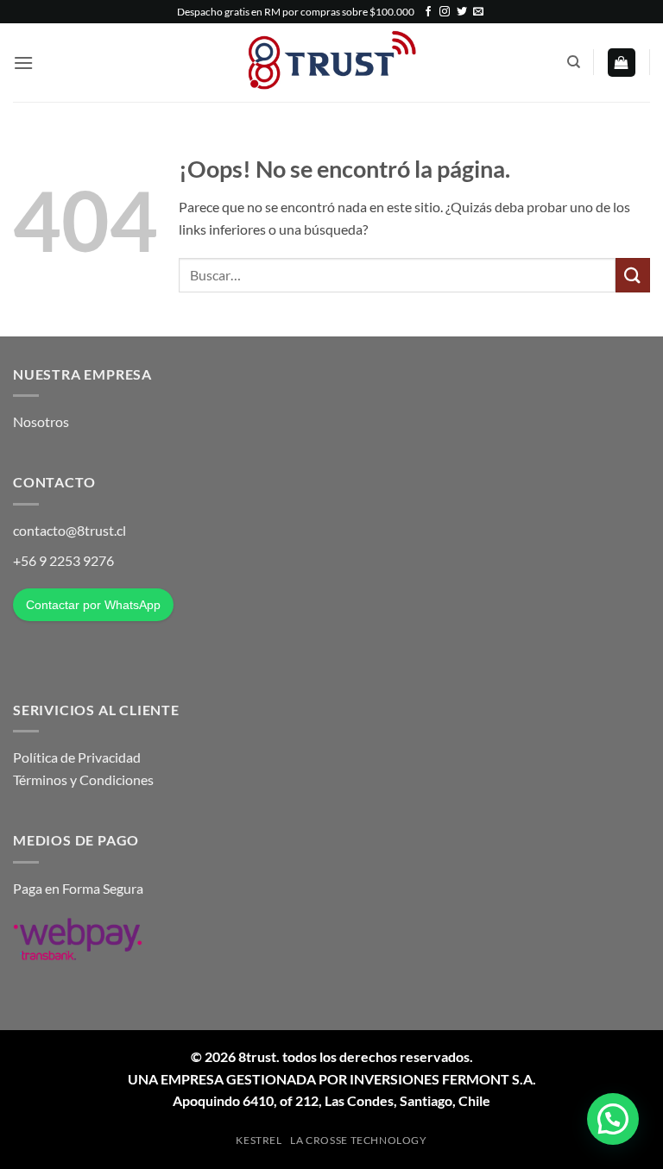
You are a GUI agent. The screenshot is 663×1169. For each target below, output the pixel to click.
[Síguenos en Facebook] (428, 12)
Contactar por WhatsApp (93, 605)
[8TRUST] (332, 63)
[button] (23, 62)
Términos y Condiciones (83, 779)
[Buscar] (573, 62)
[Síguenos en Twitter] (462, 12)
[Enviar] (633, 275)
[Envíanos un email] (478, 12)
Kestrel (258, 1140)
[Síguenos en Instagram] (444, 12)
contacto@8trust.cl (69, 530)
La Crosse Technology (358, 1140)
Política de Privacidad (77, 757)
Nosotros (41, 421)
